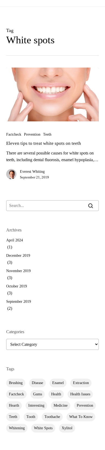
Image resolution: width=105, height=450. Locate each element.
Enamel (58, 383)
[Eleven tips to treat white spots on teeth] (52, 94)
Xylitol (67, 428)
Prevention (32, 134)
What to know (81, 417)
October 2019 (16, 286)
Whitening (17, 428)
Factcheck (13, 134)
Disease (37, 383)
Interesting (36, 405)
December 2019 (18, 256)
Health (56, 394)
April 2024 (14, 240)
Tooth (30, 417)
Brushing (16, 383)
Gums (37, 394)
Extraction (81, 383)
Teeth (47, 134)
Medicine (61, 405)
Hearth (14, 405)
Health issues (80, 394)
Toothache (52, 417)
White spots (43, 428)
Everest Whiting (32, 172)
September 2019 (18, 302)
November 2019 (18, 271)
